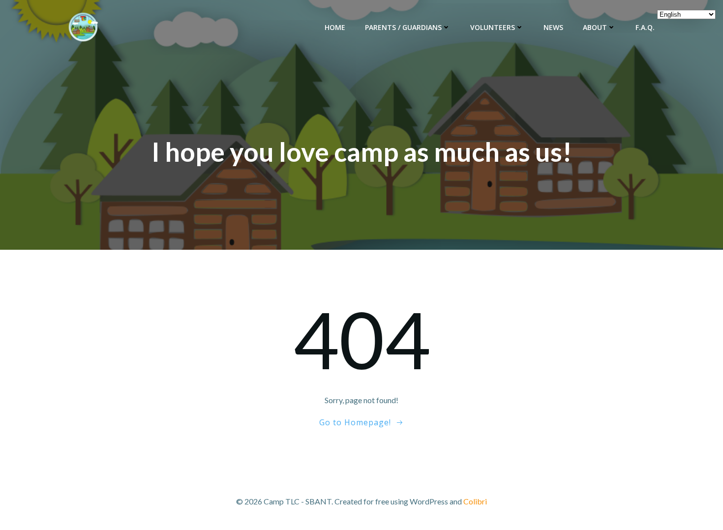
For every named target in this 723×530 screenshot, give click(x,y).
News (553, 27)
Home (335, 27)
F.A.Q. (645, 27)
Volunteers (492, 27)
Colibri (475, 501)
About (595, 27)
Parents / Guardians (403, 27)
